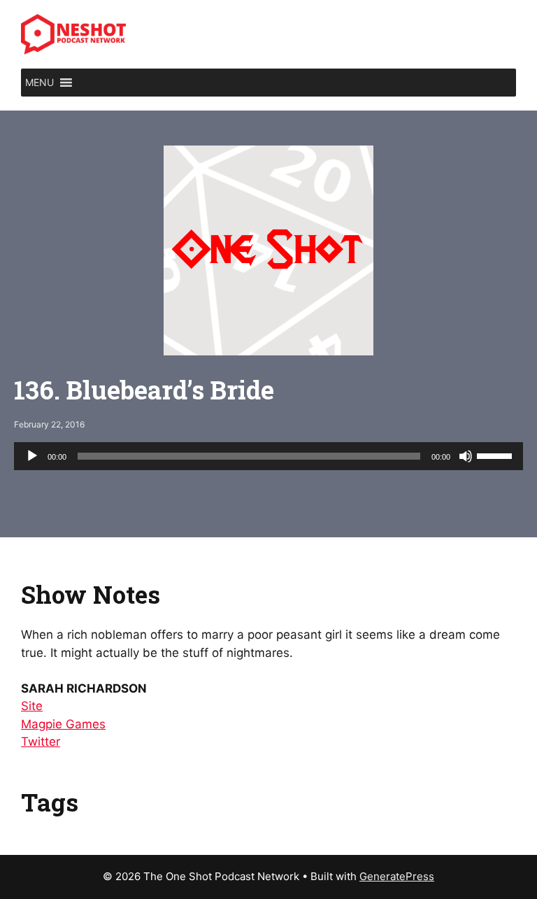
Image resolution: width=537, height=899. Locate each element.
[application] (268, 456)
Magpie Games (63, 724)
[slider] (496, 454)
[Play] (32, 456)
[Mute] (466, 456)
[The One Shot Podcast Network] (73, 34)
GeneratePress (396, 876)
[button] (39, 83)
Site (32, 706)
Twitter (40, 742)
